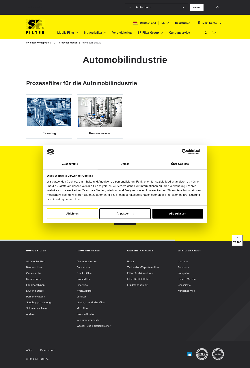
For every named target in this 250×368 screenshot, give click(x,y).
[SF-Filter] (35, 26)
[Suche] (206, 32)
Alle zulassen (177, 213)
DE (163, 22)
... (54, 42)
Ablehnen (72, 213)
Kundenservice (179, 32)
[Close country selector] (217, 6)
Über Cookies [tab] (180, 163)
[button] (197, 7)
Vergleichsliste (122, 32)
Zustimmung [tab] (70, 163)
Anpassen (123, 213)
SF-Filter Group (148, 32)
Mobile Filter (65, 32)
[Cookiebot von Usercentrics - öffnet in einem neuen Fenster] (187, 152)
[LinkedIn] (189, 354)
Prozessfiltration (68, 42)
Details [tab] (125, 163)
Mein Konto (209, 22)
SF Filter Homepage (37, 42)
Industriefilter (93, 32)
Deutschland (143, 7)
